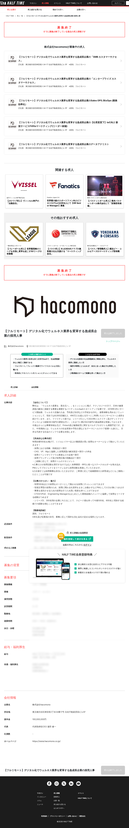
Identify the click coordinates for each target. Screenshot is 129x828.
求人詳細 (14, 387)
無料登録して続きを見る (76, 538)
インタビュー (41, 797)
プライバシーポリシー (57, 816)
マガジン (33, 3)
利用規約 (44, 816)
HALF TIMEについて (74, 3)
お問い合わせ (92, 3)
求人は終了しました (113, 333)
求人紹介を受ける (35, 9)
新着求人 (57, 797)
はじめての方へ (59, 808)
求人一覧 (20, 16)
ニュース (40, 804)
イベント (57, 3)
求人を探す (11, 9)
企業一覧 (57, 801)
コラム (39, 801)
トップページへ (113, 341)
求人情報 (45, 3)
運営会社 (82, 816)
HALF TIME (10, 16)
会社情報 (34, 387)
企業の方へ (81, 9)
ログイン (118, 3)
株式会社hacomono (16, 346)
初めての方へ (58, 9)
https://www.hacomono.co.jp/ (46, 741)
